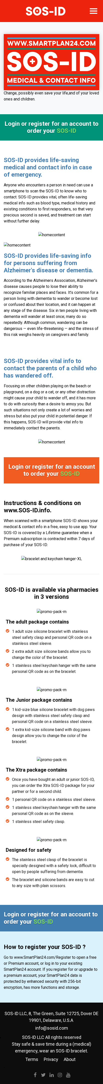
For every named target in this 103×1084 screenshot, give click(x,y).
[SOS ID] (46, 11)
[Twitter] (43, 1075)
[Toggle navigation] (93, 11)
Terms (31, 1059)
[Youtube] (68, 1075)
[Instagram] (60, 1075)
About (70, 1059)
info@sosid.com (51, 1028)
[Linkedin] (51, 1075)
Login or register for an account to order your (51, 127)
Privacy (51, 1059)
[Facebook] (35, 1075)
